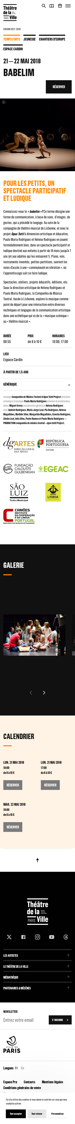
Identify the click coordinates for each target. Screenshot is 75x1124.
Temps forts (11, 39)
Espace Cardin (13, 49)
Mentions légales (52, 1082)
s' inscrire (57, 1020)
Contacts (29, 1082)
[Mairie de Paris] (11, 1052)
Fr (16, 1068)
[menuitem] (37, 954)
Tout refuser (36, 1113)
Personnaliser (57, 1113)
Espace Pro (10, 1082)
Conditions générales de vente (22, 1088)
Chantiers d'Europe (52, 39)
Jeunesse (29, 39)
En (22, 1068)
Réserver (59, 87)
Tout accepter (16, 1113)
